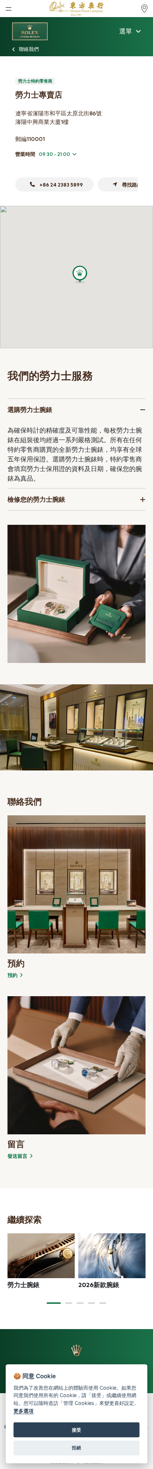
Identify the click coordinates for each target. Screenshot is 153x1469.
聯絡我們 (29, 49)
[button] (53, 1303)
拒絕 (76, 1447)
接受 (76, 1430)
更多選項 (23, 1411)
